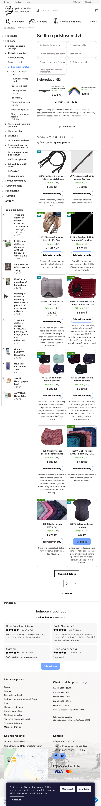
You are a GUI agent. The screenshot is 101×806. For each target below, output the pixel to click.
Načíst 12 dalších (67, 573)
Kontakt (18, 2)
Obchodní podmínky (14, 695)
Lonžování (13, 135)
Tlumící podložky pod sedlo (19, 91)
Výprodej (10, 195)
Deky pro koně (15, 62)
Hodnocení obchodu (50, 611)
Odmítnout (67, 789)
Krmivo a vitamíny (15, 180)
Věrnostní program (13, 723)
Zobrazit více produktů (66, 101)
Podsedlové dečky (19, 85)
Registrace (89, 2)
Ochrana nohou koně (18, 140)
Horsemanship (15, 131)
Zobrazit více (50, 666)
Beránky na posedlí (20, 109)
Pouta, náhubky (16, 57)
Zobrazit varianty (52, 193)
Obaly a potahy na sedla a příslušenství (20, 117)
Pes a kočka (12, 190)
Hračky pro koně (16, 176)
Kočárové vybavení (17, 159)
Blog (6, 703)
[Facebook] (56, 756)
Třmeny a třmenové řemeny (20, 103)
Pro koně (10, 40)
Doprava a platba (13, 711)
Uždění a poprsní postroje (16, 47)
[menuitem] (13, 21)
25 (74, 583)
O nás (6, 2)
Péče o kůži (13, 171)
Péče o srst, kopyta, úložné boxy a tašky (18, 146)
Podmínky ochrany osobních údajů (20, 699)
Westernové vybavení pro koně (19, 125)
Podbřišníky (16, 97)
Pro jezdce (11, 35)
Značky (9, 200)
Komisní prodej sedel (20, 80)
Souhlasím (84, 789)
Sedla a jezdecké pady (19, 72)
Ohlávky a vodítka (17, 53)
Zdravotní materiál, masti (17, 165)
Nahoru (68, 593)
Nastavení (17, 799)
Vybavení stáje (13, 185)
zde (45, 793)
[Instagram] (63, 756)
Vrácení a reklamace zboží (17, 719)
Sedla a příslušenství (18, 66)
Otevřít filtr (67, 126)
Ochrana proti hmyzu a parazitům (18, 153)
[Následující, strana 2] (67, 583)
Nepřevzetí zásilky (13, 715)
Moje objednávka (12, 726)
